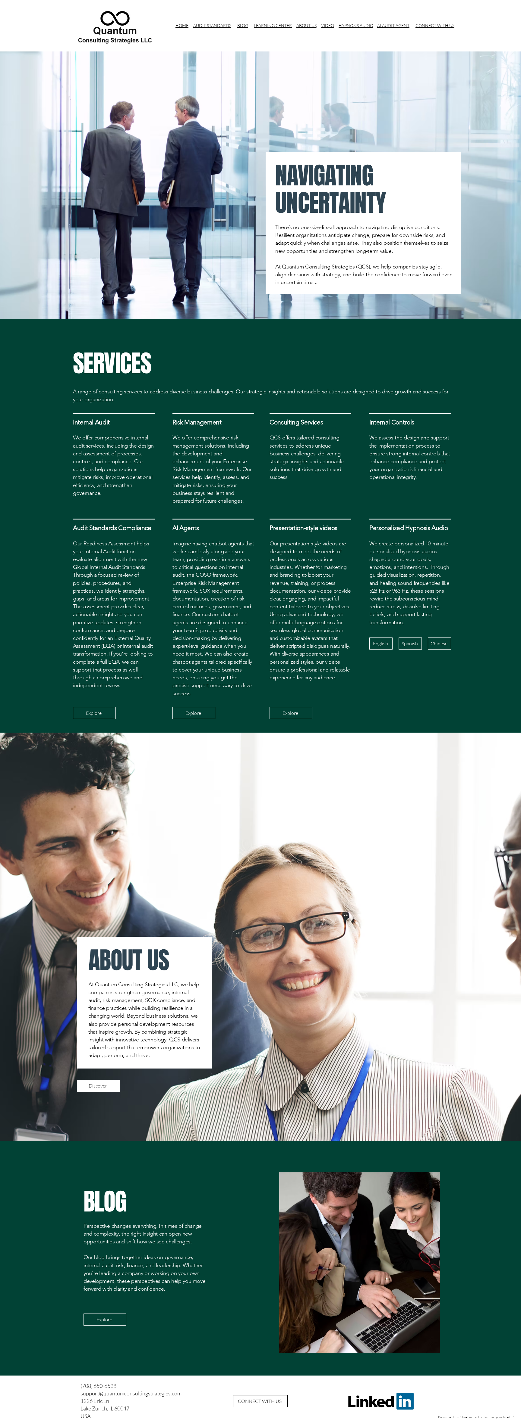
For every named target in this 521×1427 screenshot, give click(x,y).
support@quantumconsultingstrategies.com (131, 1393)
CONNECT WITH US (434, 25)
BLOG (242, 25)
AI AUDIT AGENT (393, 25)
